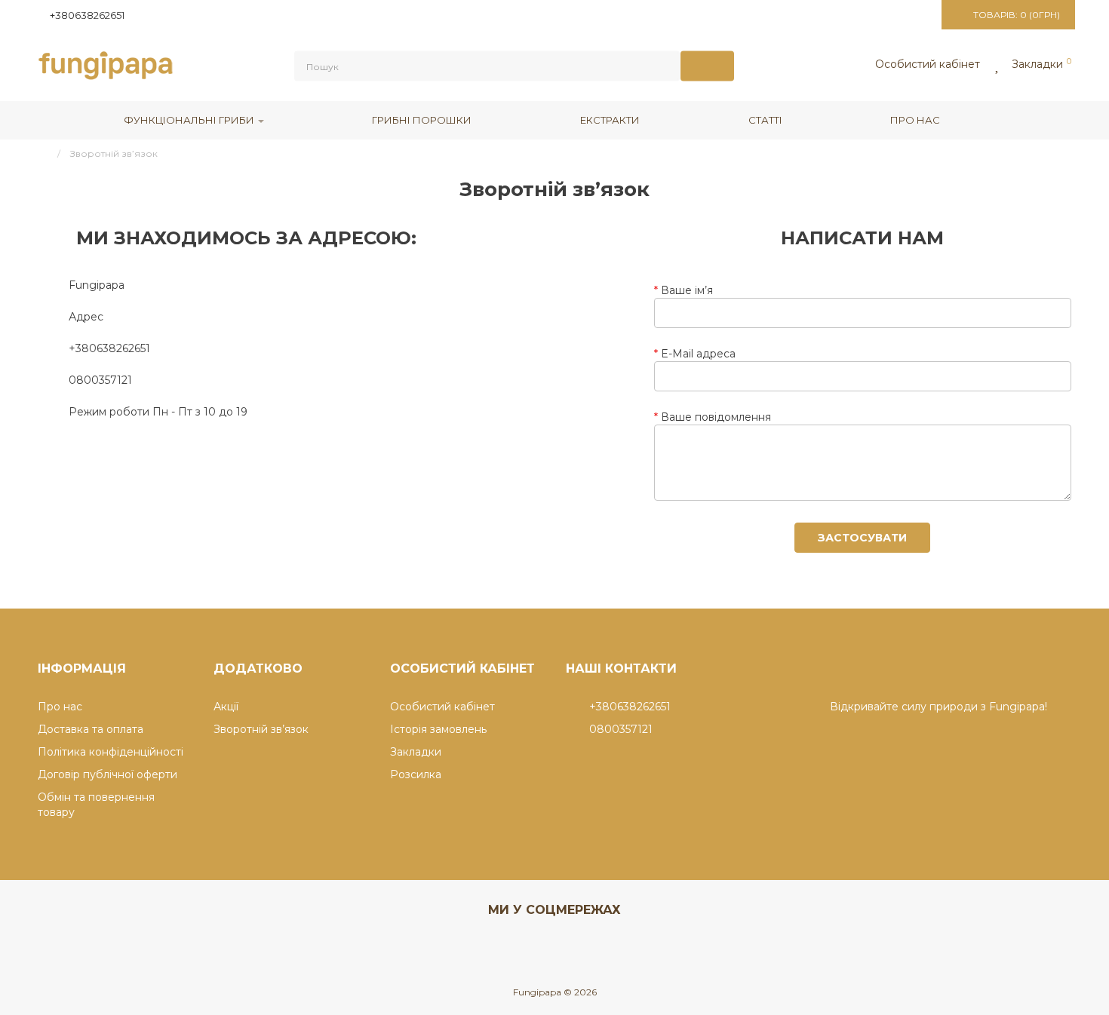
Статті (765, 120)
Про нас (915, 120)
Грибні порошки (422, 120)
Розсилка (415, 774)
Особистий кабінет (442, 706)
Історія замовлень (438, 729)
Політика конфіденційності (110, 752)
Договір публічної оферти (107, 774)
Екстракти (610, 120)
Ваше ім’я (687, 290)
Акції (226, 706)
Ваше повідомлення (716, 417)
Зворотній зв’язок (261, 729)
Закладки (415, 752)
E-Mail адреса (698, 353)
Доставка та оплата (90, 729)
